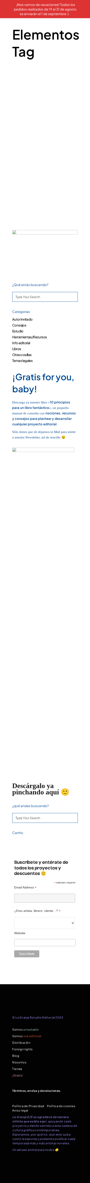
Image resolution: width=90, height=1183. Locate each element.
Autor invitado (22, 319)
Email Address (25, 887)
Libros (16, 349)
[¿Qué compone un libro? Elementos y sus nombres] (45, 99)
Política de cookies (61, 1106)
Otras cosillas (22, 354)
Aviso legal (20, 1110)
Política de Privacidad (28, 1106)
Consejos (19, 325)
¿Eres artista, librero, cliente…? (37, 911)
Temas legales (22, 360)
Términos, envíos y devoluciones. (37, 1090)
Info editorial (21, 343)
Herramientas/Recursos (29, 337)
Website (19, 933)
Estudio (17, 331)
